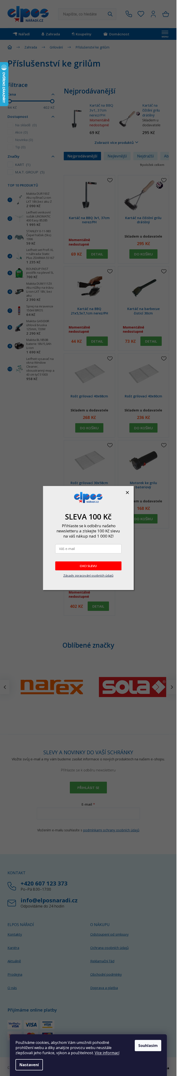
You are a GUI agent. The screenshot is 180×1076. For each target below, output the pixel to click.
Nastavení (29, 1064)
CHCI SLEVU (88, 566)
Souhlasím (148, 1045)
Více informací (107, 1052)
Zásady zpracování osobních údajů (88, 575)
